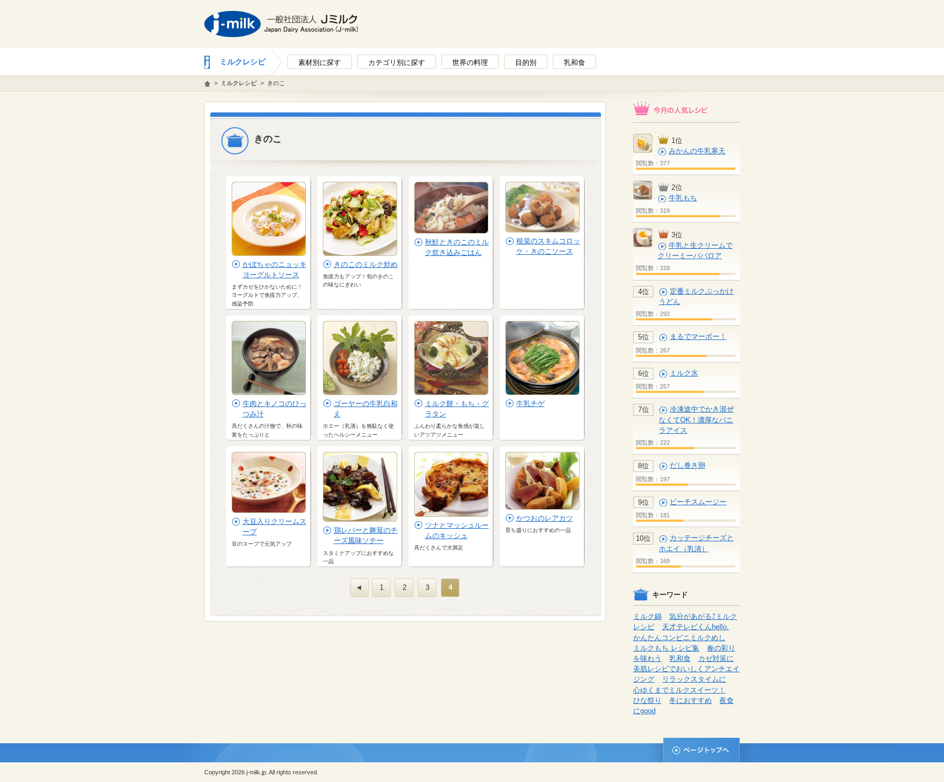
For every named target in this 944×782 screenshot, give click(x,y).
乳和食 (680, 658)
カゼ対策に (716, 658)
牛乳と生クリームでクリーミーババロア (695, 250)
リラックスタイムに (694, 679)
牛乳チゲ (530, 403)
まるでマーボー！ (698, 336)
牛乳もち (683, 198)
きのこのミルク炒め (366, 264)
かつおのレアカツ (544, 518)
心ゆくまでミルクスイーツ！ (679, 690)
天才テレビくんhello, (695, 627)
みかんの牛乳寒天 (697, 151)
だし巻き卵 (687, 465)
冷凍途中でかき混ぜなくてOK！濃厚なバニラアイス (696, 419)
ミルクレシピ (243, 61)
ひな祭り (647, 700)
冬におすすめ (690, 700)
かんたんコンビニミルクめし (679, 638)
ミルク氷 (684, 373)
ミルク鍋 (647, 616)
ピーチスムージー (698, 502)
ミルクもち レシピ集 (666, 648)
